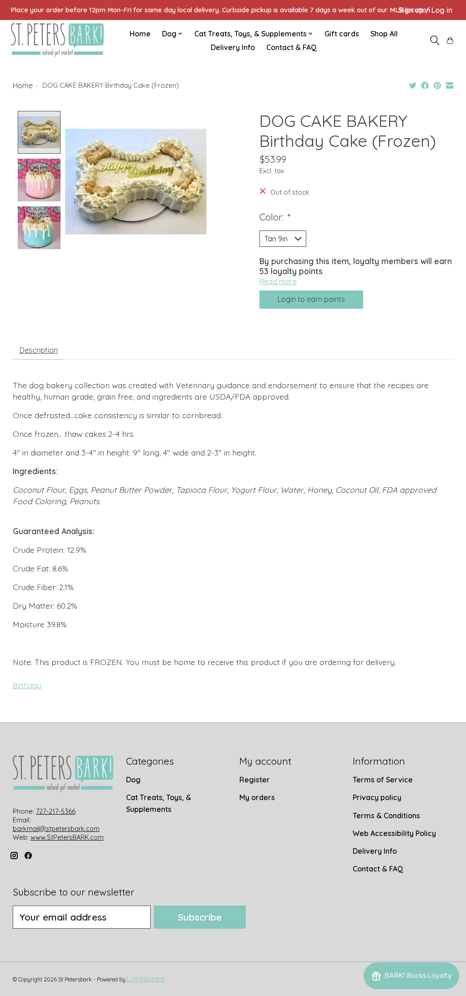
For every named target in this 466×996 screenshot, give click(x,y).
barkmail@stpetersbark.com (56, 829)
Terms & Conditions (386, 815)
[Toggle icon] (434, 40)
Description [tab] (39, 350)
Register (254, 779)
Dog (133, 779)
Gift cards (341, 33)
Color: (274, 217)
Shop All (384, 33)
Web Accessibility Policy (394, 833)
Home (140, 33)
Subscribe (200, 917)
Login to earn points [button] (311, 299)
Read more (278, 281)
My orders (257, 797)
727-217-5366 (56, 811)
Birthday (27, 685)
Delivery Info (233, 47)
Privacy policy (377, 797)
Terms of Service (383, 779)
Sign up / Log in (425, 10)
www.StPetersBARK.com (67, 837)
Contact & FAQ (291, 47)
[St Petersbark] (57, 40)
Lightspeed (145, 978)
